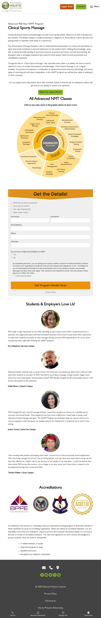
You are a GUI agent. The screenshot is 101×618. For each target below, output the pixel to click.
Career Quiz (88, 615)
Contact (81, 7)
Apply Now (67, 7)
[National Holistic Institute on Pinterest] (59, 575)
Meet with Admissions (37, 615)
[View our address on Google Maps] (57, 568)
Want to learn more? (50, 92)
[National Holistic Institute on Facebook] (42, 575)
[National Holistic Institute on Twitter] (50, 575)
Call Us (12, 615)
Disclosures (50, 601)
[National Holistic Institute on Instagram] (55, 575)
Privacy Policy (50, 594)
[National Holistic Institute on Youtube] (46, 575)
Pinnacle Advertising (54, 608)
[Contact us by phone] (51, 568)
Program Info (63, 615)
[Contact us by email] (44, 568)
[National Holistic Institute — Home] (12, 7)
